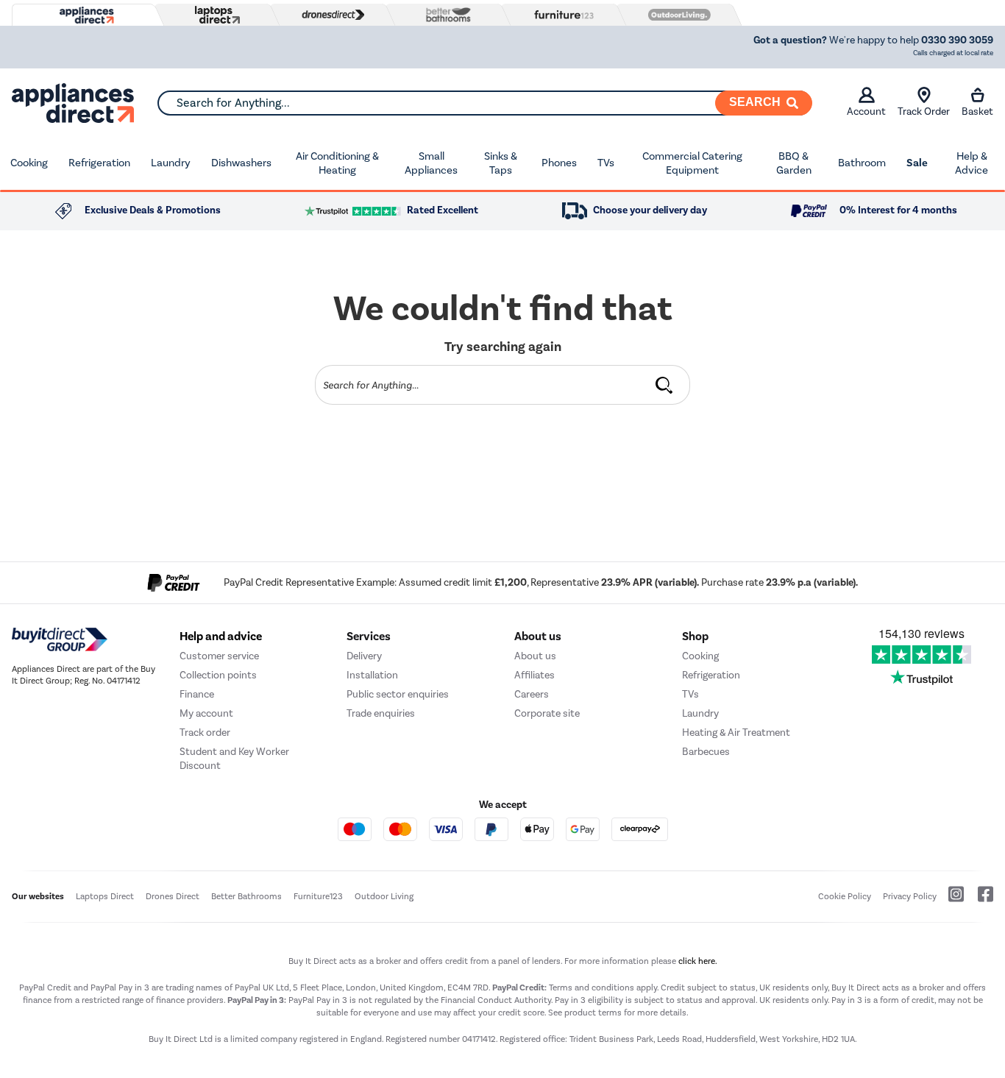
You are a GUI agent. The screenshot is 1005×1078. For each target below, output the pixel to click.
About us (535, 656)
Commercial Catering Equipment (692, 163)
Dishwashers (241, 162)
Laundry (171, 162)
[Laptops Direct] (214, 15)
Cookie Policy (844, 896)
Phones (559, 162)
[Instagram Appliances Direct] (951, 900)
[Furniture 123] (560, 14)
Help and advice (221, 636)
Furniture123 (318, 896)
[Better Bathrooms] (445, 14)
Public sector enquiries (398, 694)
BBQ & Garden (794, 163)
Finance (197, 694)
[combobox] (484, 103)
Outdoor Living (384, 896)
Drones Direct (172, 896)
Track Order (924, 111)
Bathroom (862, 162)
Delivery (364, 656)
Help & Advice (971, 163)
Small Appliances (431, 163)
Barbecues (706, 751)
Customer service (219, 656)
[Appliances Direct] (85, 15)
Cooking (29, 162)
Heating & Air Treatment (736, 732)
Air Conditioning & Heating (337, 163)
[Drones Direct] (329, 15)
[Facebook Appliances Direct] (979, 900)
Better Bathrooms (246, 896)
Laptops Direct (105, 896)
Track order (205, 732)
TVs (605, 162)
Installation (372, 675)
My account (206, 713)
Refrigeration (99, 162)
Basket (977, 111)
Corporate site (547, 713)
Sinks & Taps (500, 163)
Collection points (218, 675)
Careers (531, 694)
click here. (697, 961)
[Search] (664, 385)
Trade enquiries (381, 713)
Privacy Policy (910, 896)
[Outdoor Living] (676, 15)
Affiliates (534, 675)
